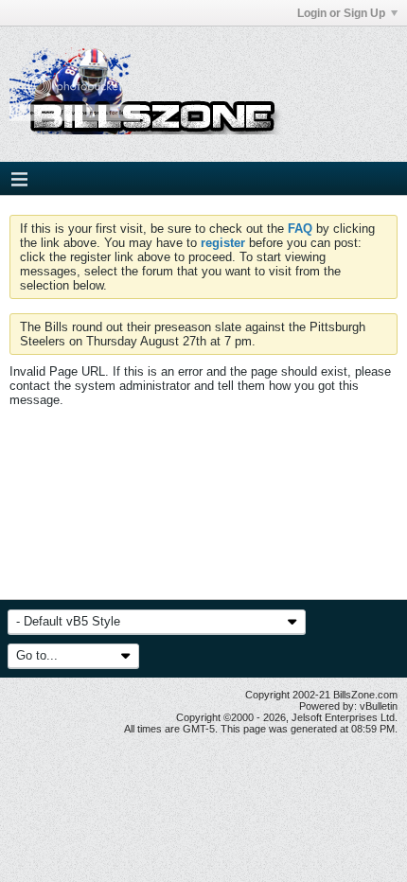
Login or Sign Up (341, 13)
